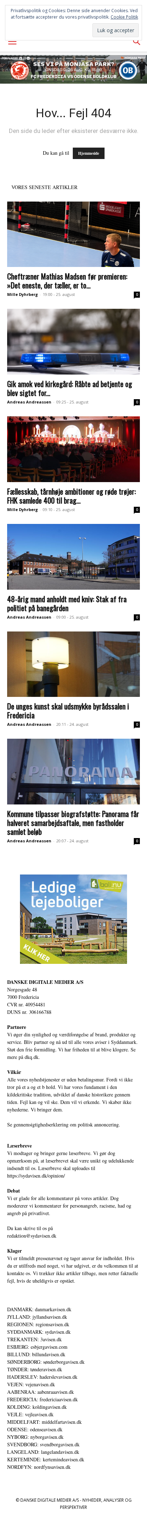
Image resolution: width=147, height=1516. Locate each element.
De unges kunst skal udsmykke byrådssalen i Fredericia (68, 710)
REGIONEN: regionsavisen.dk (38, 1324)
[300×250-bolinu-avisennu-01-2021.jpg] (73, 919)
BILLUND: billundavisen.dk (36, 1354)
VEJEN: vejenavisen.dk (31, 1384)
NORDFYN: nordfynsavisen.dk (39, 1466)
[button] (12, 41)
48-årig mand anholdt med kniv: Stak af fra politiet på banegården (67, 603)
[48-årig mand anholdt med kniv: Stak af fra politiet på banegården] (73, 557)
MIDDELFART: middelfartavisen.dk (44, 1421)
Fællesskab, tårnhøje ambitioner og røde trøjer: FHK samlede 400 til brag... (71, 496)
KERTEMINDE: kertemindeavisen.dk (45, 1459)
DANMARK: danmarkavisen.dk (39, 1309)
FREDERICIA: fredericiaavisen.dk (42, 1399)
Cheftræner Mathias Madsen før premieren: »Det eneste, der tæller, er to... (67, 281)
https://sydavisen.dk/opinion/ (36, 1175)
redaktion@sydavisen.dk (31, 1235)
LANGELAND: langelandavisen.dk (43, 1451)
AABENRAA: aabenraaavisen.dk (40, 1391)
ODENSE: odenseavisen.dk (34, 1429)
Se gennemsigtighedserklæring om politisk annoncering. (63, 1124)
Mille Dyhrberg (22, 294)
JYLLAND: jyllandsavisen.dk (37, 1316)
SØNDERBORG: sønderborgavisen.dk (46, 1361)
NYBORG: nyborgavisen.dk (35, 1436)
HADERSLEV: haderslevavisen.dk (42, 1376)
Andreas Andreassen (29, 402)
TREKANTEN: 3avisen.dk (34, 1339)
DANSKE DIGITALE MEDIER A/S (45, 982)
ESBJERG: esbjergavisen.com (37, 1346)
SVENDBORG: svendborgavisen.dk (43, 1444)
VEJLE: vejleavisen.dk (30, 1414)
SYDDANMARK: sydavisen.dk (39, 1331)
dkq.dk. (32, 1057)
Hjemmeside (88, 153)
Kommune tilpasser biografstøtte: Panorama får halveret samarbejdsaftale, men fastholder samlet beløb (73, 822)
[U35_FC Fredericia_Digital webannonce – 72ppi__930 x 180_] (73, 69)
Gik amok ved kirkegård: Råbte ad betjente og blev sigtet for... (69, 388)
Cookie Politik (124, 17)
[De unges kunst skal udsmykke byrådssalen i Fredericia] (73, 664)
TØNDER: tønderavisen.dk (34, 1369)
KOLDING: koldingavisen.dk (37, 1406)
